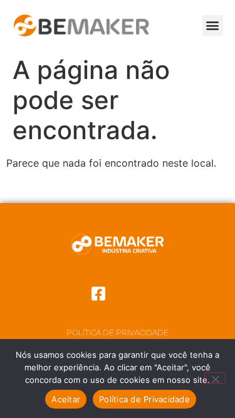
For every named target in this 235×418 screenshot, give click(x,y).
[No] (215, 378)
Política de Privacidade (117, 332)
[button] (212, 25)
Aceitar (65, 399)
